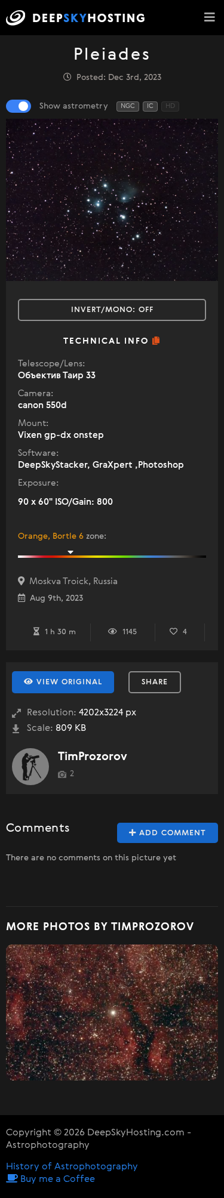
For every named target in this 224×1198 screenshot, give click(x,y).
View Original (67, 682)
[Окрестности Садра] (112, 1012)
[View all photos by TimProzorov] (30, 766)
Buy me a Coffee (56, 1179)
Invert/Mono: (112, 310)
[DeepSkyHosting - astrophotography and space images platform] (78, 17)
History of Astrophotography (72, 1167)
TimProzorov (92, 756)
